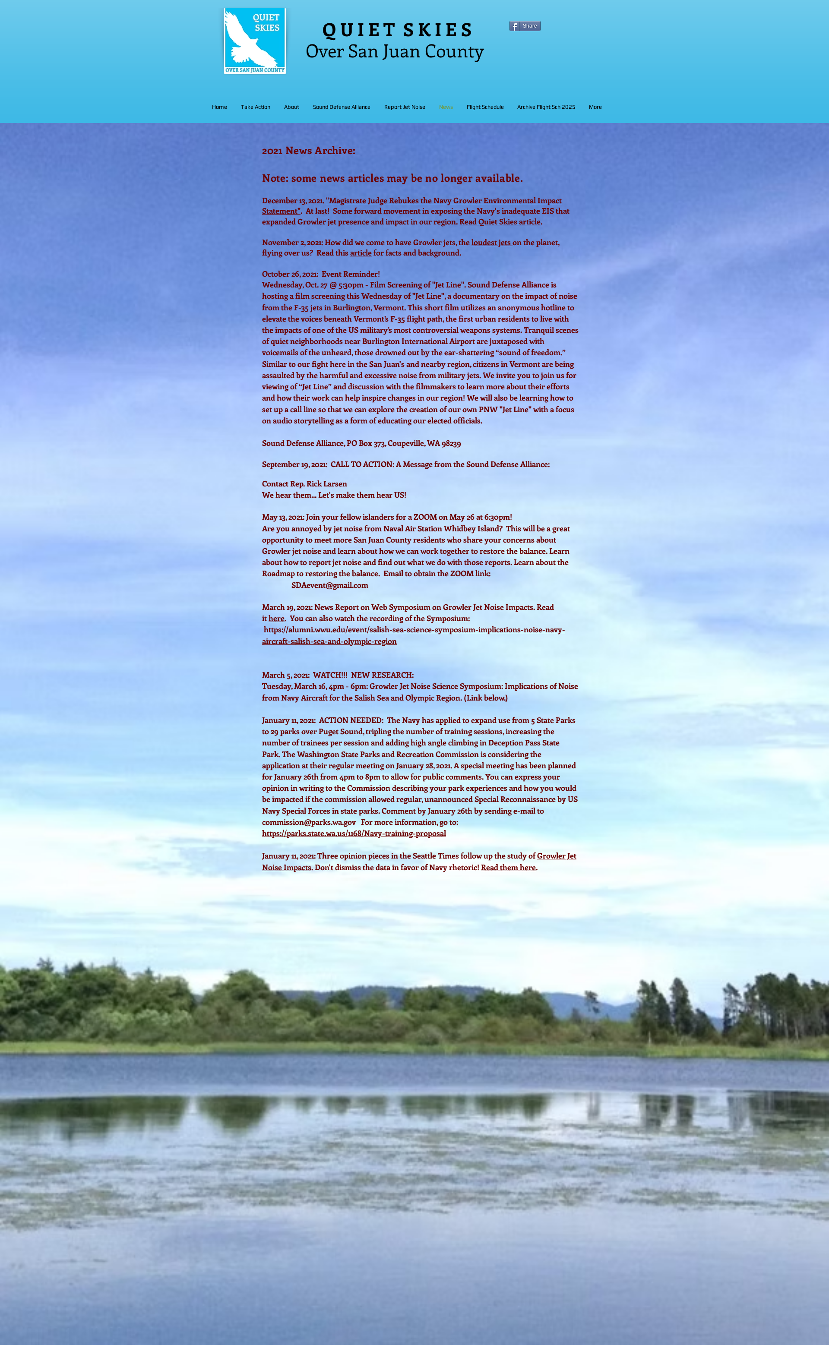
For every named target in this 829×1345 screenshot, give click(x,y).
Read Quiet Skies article (500, 221)
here (277, 618)
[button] (341, 107)
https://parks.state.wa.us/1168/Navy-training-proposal (354, 833)
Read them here (508, 867)
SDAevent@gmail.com (329, 585)
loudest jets (492, 242)
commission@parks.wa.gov (309, 822)
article (361, 252)
